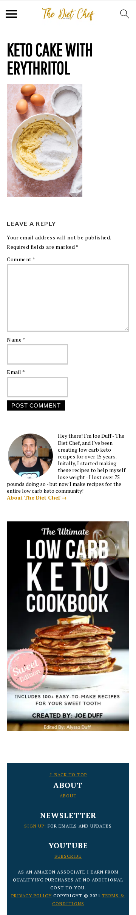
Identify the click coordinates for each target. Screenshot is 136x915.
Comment (21, 259)
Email (16, 372)
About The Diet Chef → (37, 497)
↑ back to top (68, 774)
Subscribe (68, 856)
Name (16, 339)
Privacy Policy (31, 895)
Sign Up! (35, 826)
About (68, 796)
